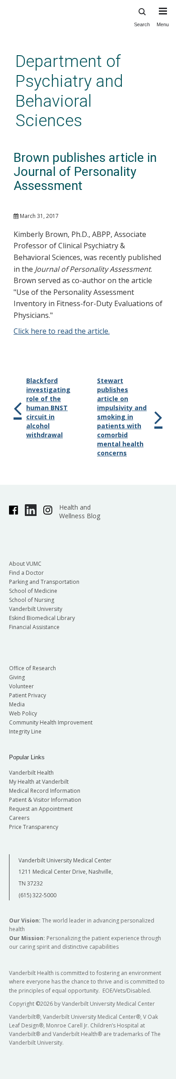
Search (142, 24)
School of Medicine (33, 591)
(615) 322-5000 (37, 895)
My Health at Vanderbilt (39, 782)
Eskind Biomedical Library (42, 618)
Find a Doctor (26, 573)
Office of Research (32, 668)
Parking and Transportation (44, 582)
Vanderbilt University (35, 609)
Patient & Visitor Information (45, 800)
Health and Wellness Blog (79, 511)
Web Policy (23, 713)
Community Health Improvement (51, 722)
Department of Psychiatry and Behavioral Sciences (69, 91)
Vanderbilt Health (31, 772)
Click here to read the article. (62, 331)
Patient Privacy (27, 695)
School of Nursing (31, 600)
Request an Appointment (41, 809)
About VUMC (25, 564)
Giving (17, 677)
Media (17, 704)
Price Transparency (33, 827)
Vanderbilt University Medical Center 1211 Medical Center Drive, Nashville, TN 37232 (66, 872)
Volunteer (21, 686)
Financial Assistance (34, 627)
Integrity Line (25, 731)
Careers (19, 818)
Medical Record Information (44, 791)
